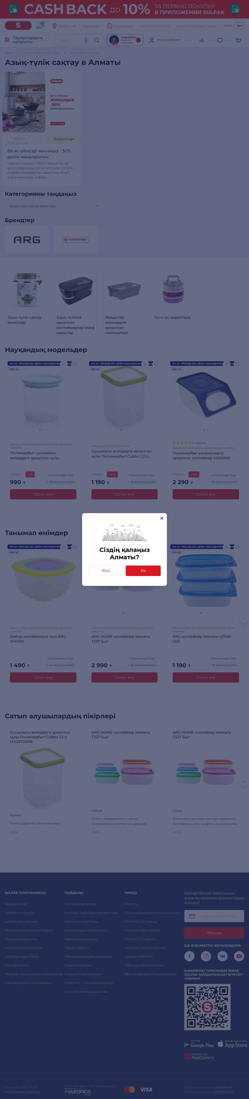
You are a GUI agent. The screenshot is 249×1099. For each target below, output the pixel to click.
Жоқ (106, 570)
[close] (162, 518)
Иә (143, 570)
